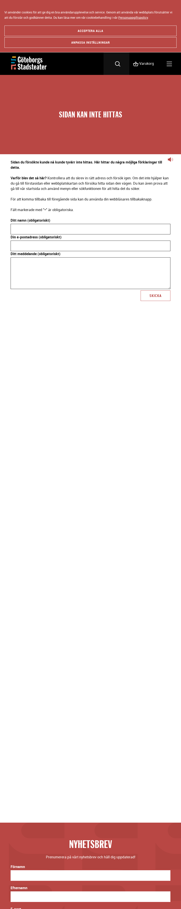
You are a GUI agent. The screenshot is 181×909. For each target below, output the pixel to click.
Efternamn (19, 887)
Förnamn (18, 866)
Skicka (155, 295)
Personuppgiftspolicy (133, 17)
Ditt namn (30, 220)
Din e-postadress (36, 237)
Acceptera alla (90, 31)
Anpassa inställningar (90, 42)
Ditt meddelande (35, 253)
